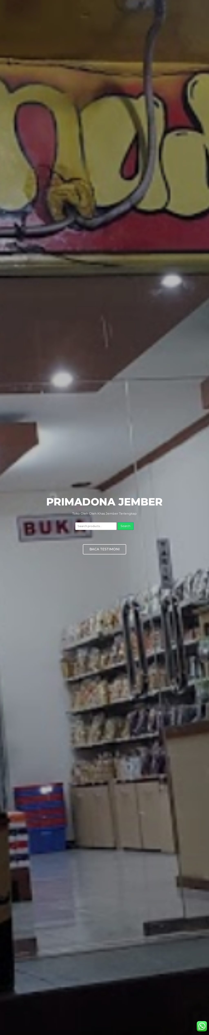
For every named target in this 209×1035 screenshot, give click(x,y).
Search (125, 526)
